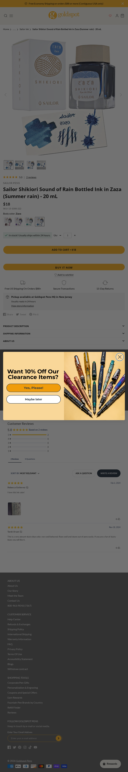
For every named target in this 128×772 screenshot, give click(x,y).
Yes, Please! (33, 388)
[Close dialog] (120, 357)
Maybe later (33, 399)
